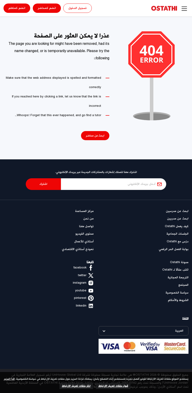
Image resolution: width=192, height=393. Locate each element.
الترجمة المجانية (178, 277)
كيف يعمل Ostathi (176, 226)
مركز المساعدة (84, 211)
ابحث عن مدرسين (177, 211)
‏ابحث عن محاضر (95, 135)
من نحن (88, 218)
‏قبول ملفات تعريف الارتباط (113, 386)
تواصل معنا (86, 226)
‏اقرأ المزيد (9, 379)
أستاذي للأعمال (84, 241)
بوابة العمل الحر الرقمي (173, 249)
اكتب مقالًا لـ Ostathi (175, 270)
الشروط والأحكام (178, 300)
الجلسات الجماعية (177, 234)
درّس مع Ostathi (177, 241)
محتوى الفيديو (84, 234)
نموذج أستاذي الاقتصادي (78, 249)
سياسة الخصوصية (177, 292)
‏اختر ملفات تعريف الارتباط (76, 386)
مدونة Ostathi (179, 262)
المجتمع (183, 285)
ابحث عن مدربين (177, 218)
